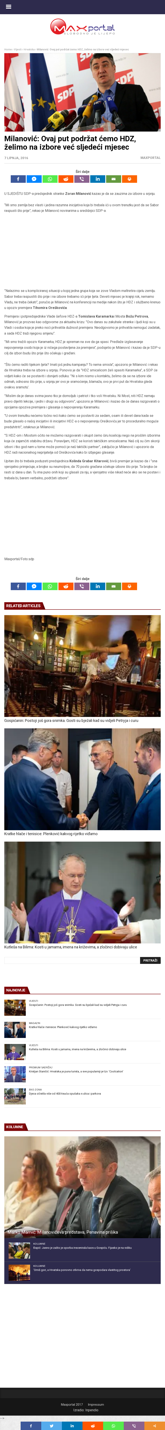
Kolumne (39, 1243)
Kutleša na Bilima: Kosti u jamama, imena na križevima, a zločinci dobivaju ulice (70, 947)
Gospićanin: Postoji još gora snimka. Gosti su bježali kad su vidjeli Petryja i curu (71, 720)
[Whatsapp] (50, 179)
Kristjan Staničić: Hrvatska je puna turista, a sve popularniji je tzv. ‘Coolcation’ (76, 1071)
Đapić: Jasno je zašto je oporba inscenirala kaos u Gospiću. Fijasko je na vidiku (82, 1247)
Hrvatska (29, 49)
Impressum (96, 1405)
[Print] (129, 179)
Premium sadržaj (40, 1067)
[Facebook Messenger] (34, 179)
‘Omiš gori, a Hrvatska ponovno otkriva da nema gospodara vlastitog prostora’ (82, 1270)
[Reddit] (65, 179)
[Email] (113, 179)
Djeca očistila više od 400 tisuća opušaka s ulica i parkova (65, 1093)
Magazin (34, 1023)
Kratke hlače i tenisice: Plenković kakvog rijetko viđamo (51, 833)
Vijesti (17, 49)
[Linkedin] (97, 179)
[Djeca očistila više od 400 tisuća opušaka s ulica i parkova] (15, 1096)
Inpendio (91, 1410)
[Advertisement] (82, 252)
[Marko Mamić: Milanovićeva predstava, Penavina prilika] (82, 1187)
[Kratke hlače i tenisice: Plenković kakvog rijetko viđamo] (82, 779)
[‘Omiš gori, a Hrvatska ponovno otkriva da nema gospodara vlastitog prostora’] (19, 1273)
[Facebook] (18, 179)
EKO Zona (35, 1089)
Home (8, 49)
